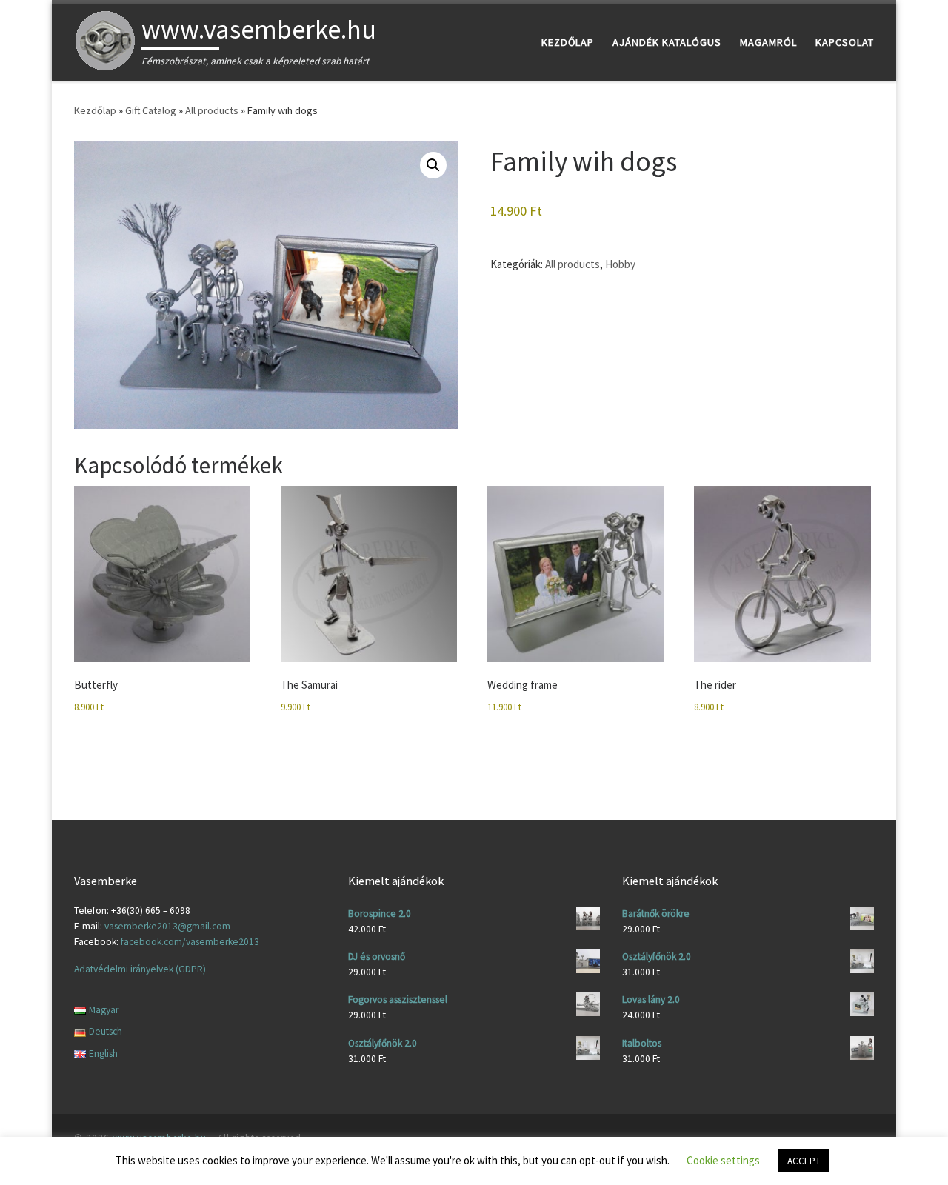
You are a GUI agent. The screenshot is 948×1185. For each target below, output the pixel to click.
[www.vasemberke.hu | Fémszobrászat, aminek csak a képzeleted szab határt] (105, 39)
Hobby (620, 264)
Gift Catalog (150, 110)
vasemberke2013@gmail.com (167, 926)
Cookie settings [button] (723, 1160)
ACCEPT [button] (804, 1161)
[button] (433, 165)
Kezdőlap (95, 110)
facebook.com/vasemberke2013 (190, 941)
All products (211, 110)
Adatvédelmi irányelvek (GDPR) (140, 969)
